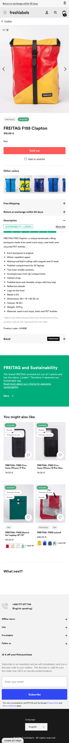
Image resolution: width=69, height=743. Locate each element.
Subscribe (34, 694)
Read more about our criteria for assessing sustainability (27, 385)
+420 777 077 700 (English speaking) (22, 606)
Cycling (8, 21)
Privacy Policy (53, 702)
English (33, 726)
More (6, 396)
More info (60, 226)
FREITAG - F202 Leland (49, 532)
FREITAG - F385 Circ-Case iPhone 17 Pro (16, 466)
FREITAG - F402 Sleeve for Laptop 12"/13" (17, 533)
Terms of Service (9, 705)
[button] (5, 12)
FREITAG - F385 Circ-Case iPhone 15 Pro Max (50, 466)
